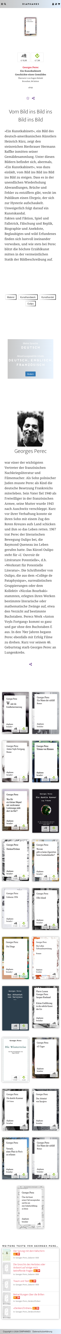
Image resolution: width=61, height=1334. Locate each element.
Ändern (30, 374)
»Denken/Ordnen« (22, 1308)
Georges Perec (31, 67)
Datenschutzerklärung (42, 1331)
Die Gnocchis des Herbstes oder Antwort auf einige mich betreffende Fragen (29, 1267)
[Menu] (2, 4)
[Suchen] (5, 4)
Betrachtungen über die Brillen (28, 1294)
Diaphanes (30, 4)
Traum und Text (21, 1281)
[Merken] (28, 98)
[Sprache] (56, 4)
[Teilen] (33, 98)
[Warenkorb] (59, 4)
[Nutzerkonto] (53, 4)
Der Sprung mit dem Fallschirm (29, 1251)
